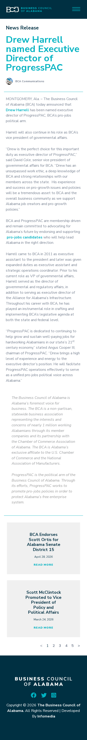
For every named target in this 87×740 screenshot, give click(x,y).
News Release (22, 28)
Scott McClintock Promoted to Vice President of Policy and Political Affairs (43, 602)
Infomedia (46, 716)
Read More (43, 565)
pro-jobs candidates (24, 237)
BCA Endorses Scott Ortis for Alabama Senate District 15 (43, 542)
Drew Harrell (17, 110)
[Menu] (76, 8)
